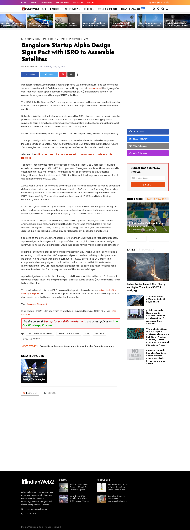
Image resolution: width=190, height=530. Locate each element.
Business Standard (37, 304)
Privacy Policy (46, 3)
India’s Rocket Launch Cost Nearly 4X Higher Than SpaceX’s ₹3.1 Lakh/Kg (146, 287)
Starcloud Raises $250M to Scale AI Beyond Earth (155, 299)
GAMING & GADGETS (107, 9)
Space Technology (31, 339)
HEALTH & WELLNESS (130, 9)
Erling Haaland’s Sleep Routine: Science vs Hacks (147, 224)
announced (95, 88)
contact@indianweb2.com (35, 509)
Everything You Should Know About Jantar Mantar (121, 24)
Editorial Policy (62, 3)
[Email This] (71, 74)
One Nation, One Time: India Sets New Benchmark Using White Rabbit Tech (67, 26)
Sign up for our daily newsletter (63, 321)
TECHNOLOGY (71, 9)
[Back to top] (183, 523)
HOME (43, 9)
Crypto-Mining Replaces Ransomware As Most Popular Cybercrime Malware (77, 346)
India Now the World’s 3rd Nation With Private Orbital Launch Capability (94, 26)
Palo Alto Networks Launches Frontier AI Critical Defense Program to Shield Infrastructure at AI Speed (156, 357)
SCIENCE (88, 9)
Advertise (91, 3)
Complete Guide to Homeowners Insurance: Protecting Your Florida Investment (117, 500)
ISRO (86, 38)
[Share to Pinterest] (62, 74)
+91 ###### (30, 513)
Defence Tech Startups (68, 38)
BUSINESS (54, 9)
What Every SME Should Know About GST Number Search (79, 498)
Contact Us (78, 3)
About (33, 3)
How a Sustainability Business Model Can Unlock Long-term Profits (79, 488)
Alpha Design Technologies (40, 38)
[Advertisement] (148, 80)
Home (23, 3)
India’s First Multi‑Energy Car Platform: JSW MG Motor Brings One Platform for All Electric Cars (177, 27)
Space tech (99, 333)
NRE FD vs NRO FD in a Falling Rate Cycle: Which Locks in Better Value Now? (117, 488)
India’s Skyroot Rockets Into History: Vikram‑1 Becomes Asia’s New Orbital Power (149, 26)
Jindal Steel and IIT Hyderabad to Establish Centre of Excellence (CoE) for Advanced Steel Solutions (156, 317)
